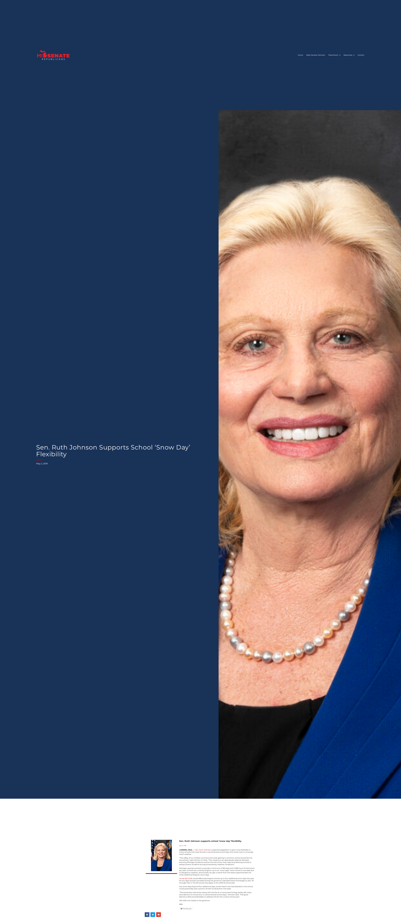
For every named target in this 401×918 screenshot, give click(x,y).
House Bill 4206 (185, 878)
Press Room (333, 55)
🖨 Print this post (186, 908)
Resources (348, 55)
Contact (361, 55)
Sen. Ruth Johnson (203, 850)
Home (300, 55)
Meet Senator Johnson (315, 55)
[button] (147, 914)
